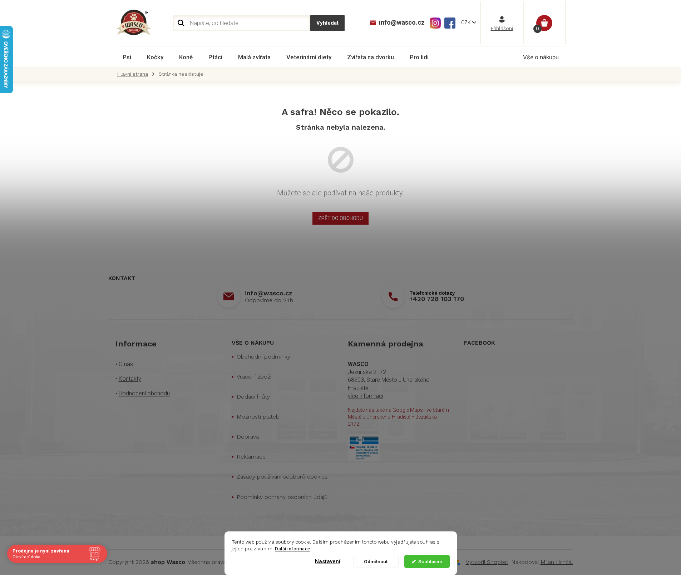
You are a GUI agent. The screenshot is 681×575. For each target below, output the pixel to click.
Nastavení (327, 561)
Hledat (327, 23)
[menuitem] (126, 57)
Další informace (292, 548)
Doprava (248, 436)
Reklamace (251, 456)
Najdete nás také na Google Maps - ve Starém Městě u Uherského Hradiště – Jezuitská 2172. (398, 417)
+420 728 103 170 (436, 298)
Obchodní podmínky (263, 356)
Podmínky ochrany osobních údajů (282, 497)
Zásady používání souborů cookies (282, 476)
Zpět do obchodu (340, 218)
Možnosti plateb (258, 416)
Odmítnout (376, 561)
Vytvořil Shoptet (487, 562)
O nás (126, 364)
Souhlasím (430, 561)
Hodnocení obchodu (144, 393)
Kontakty (130, 378)
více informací (365, 395)
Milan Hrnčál (557, 562)
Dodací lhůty (253, 396)
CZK (466, 22)
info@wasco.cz (268, 293)
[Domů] (134, 74)
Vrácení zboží (254, 376)
